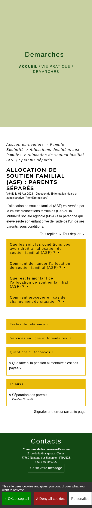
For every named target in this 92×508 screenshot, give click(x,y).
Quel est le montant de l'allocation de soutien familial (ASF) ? (39, 282)
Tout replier (51, 234)
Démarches (46, 72)
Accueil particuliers (25, 144)
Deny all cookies (52, 498)
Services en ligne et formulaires (39, 338)
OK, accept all (18, 498)
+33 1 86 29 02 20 (46, 461)
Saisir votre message (46, 468)
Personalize (80, 498)
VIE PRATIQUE (56, 66)
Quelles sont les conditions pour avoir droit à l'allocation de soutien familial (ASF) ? (41, 248)
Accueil (28, 66)
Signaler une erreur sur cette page (60, 411)
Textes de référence (28, 324)
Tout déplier (74, 234)
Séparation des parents (29, 395)
